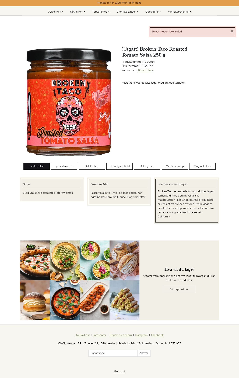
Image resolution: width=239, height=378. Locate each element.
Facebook (157, 335)
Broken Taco (146, 70)
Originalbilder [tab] (202, 166)
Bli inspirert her (179, 289)
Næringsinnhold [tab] (120, 166)
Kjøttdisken (76, 11)
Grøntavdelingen (126, 11)
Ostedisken (54, 11)
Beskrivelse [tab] (37, 166)
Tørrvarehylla (99, 11)
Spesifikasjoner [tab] (64, 166)
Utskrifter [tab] (92, 166)
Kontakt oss (82, 335)
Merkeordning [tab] (175, 166)
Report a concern (121, 335)
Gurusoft (119, 371)
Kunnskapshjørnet (178, 11)
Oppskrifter (152, 11)
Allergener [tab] (147, 166)
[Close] (232, 31)
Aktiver (144, 353)
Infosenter (99, 335)
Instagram (141, 335)
